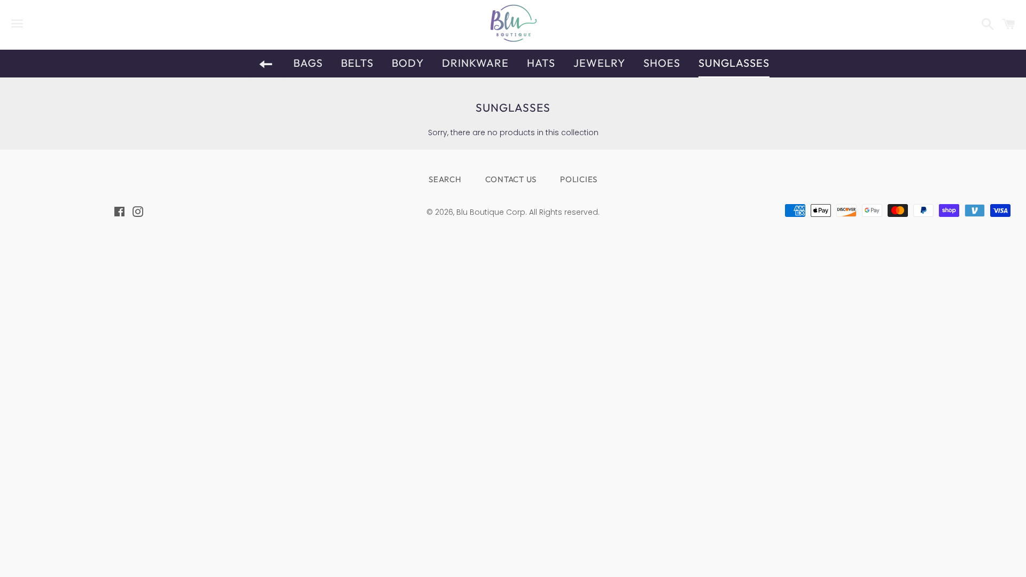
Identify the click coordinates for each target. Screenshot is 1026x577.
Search (445, 179)
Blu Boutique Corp (490, 212)
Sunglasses (734, 62)
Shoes (661, 62)
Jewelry (599, 62)
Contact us (511, 179)
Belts (357, 62)
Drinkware (475, 62)
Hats (541, 62)
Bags (308, 62)
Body (408, 62)
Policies (578, 179)
